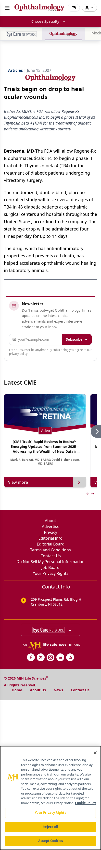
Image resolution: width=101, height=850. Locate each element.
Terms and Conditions (50, 550)
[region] (50, 798)
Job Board (50, 567)
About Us (38, 690)
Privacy (50, 532)
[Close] (95, 752)
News (58, 690)
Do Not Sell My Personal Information (50, 561)
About (50, 520)
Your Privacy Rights (50, 573)
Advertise (50, 526)
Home (17, 690)
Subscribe (74, 339)
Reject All (50, 827)
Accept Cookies (50, 841)
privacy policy (18, 354)
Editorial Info (50, 538)
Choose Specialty (45, 21)
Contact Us (50, 555)
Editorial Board (50, 544)
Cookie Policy (85, 803)
